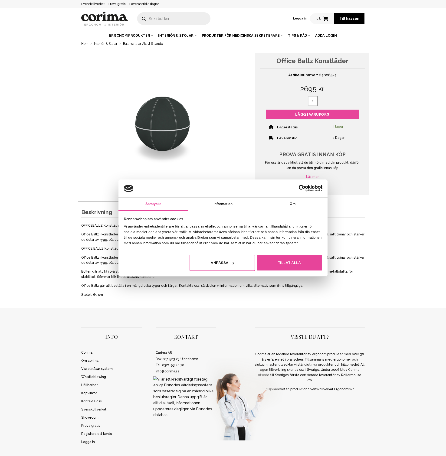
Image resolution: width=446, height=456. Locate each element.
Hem (85, 44)
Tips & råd (297, 35)
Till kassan (349, 18)
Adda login (326, 35)
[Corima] (104, 19)
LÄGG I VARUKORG (312, 114)
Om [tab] (292, 204)
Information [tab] (223, 204)
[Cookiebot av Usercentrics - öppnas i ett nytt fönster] (302, 188)
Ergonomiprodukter (129, 35)
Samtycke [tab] (153, 204)
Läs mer (312, 177)
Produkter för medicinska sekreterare (241, 35)
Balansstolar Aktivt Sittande (143, 44)
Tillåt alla (289, 263)
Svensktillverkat (93, 4)
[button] (300, 18)
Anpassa (219, 263)
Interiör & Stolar (175, 35)
